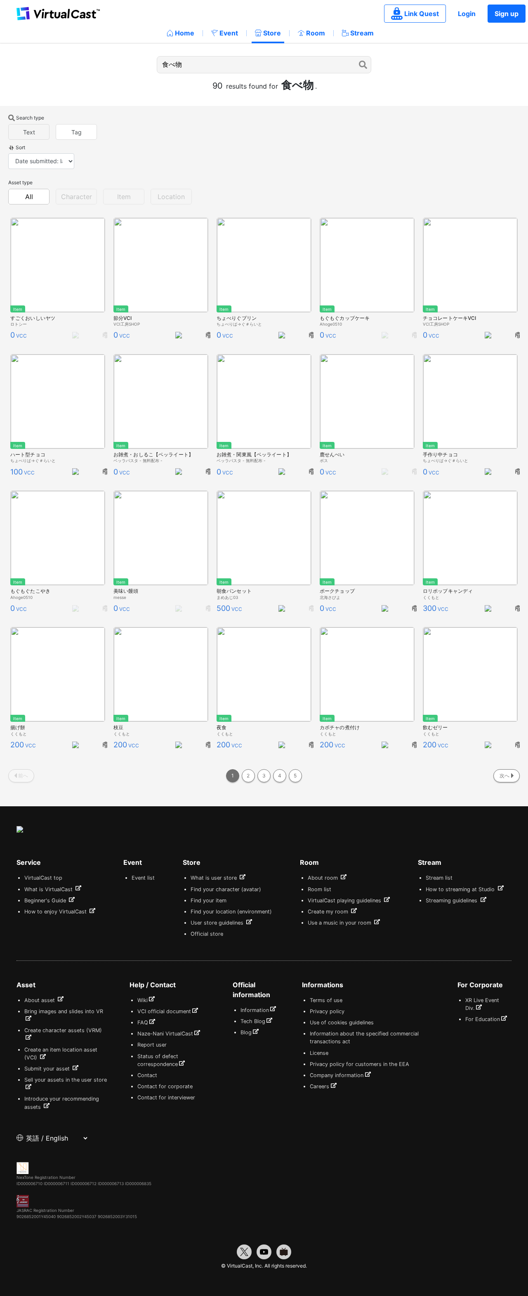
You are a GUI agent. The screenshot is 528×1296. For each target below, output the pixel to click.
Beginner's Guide (46, 900)
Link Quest (421, 13)
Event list (143, 878)
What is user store (214, 878)
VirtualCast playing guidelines (345, 900)
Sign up (507, 13)
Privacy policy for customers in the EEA (359, 1064)
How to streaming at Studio (461, 889)
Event (228, 33)
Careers (319, 1086)
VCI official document (164, 1011)
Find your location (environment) (231, 912)
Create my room (329, 912)
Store (272, 33)
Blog (246, 1032)
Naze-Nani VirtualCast (165, 1034)
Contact (147, 1075)
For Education (482, 1019)
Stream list (439, 878)
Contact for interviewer (166, 1097)
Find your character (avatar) (226, 889)
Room (315, 33)
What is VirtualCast (49, 889)
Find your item (208, 900)
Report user (152, 1045)
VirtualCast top (43, 878)
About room (323, 878)
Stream (362, 33)
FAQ (142, 1022)
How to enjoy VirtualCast (56, 912)
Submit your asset (47, 1069)
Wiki (142, 1000)
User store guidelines (218, 923)
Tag (76, 132)
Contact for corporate (165, 1086)
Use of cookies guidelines (342, 1022)
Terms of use (326, 1000)
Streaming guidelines (452, 900)
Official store (207, 934)
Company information (336, 1075)
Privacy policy (327, 1011)
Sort (20, 147)
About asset (40, 1000)
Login (467, 13)
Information (254, 1010)
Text (29, 132)
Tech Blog (252, 1021)
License (319, 1053)
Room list (319, 889)
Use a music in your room (340, 923)
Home (184, 33)
